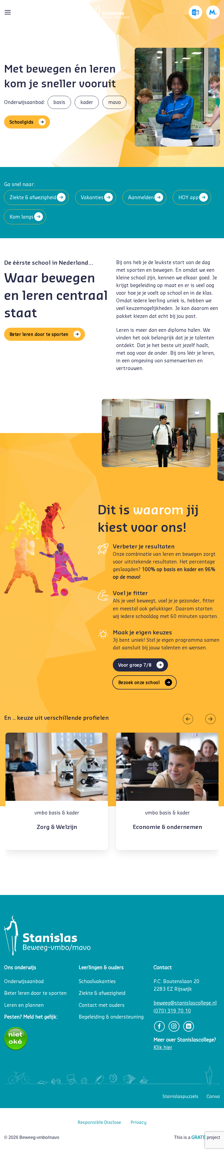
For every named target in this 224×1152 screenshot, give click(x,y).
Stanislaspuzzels (180, 1096)
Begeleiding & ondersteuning (111, 1017)
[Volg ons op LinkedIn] (188, 1026)
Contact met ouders (102, 1005)
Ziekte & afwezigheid (33, 197)
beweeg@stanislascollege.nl (185, 1003)
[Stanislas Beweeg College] (112, 12)
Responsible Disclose (99, 1122)
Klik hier (163, 1047)
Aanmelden (141, 197)
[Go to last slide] (189, 719)
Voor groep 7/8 (135, 665)
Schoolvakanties (97, 981)
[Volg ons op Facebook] (159, 1026)
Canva (213, 1096)
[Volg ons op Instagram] (174, 1026)
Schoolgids (22, 122)
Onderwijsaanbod (24, 981)
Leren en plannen (24, 1005)
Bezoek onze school (139, 682)
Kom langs (22, 217)
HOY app (188, 197)
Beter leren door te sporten (39, 334)
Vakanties (92, 197)
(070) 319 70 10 (172, 1011)
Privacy (139, 1122)
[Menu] (7, 12)
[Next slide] (209, 719)
